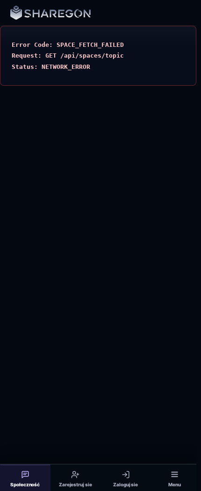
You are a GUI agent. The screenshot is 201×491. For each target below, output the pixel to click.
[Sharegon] (50, 13)
